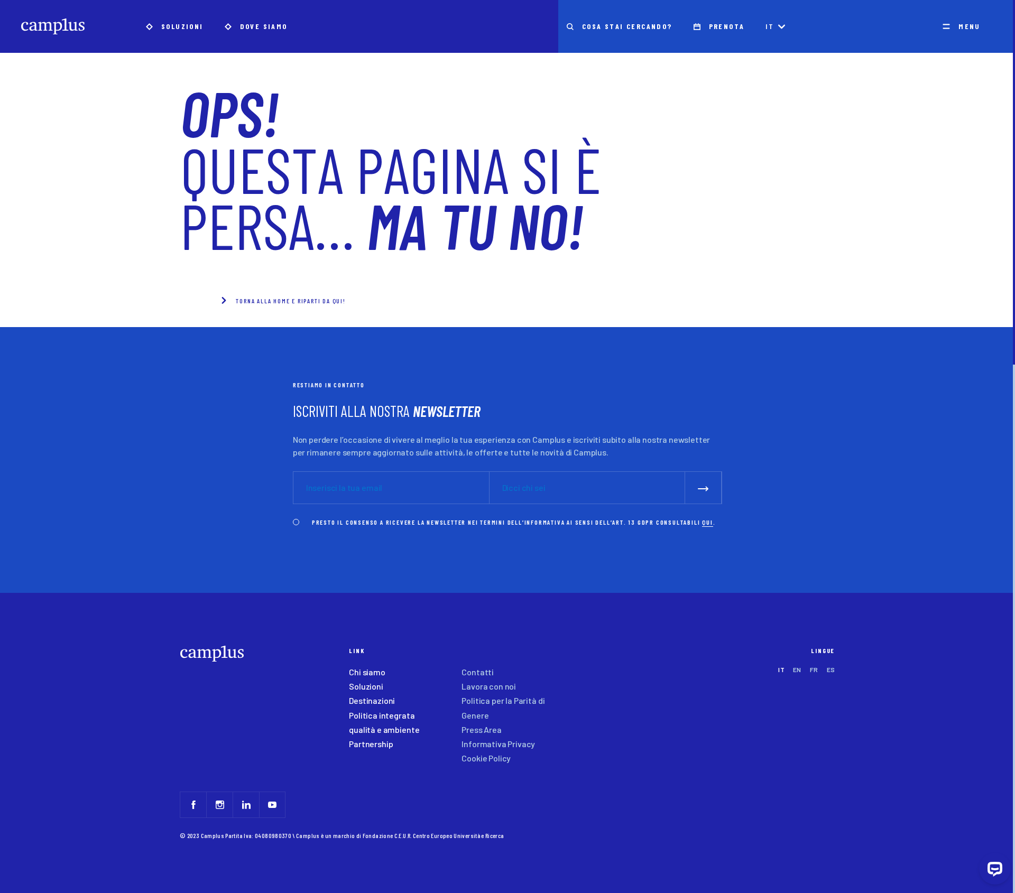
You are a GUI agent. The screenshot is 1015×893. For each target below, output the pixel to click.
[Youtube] (272, 805)
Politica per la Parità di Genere (503, 707)
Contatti (478, 672)
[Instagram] (219, 805)
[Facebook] (193, 805)
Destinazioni (372, 700)
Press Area (481, 729)
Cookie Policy (486, 758)
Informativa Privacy (498, 744)
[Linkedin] (246, 805)
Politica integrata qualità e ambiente (384, 722)
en (797, 669)
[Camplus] (53, 26)
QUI (707, 522)
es (831, 669)
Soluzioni (366, 686)
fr (814, 669)
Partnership (371, 744)
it (769, 26)
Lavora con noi (489, 686)
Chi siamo (367, 672)
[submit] (703, 487)
